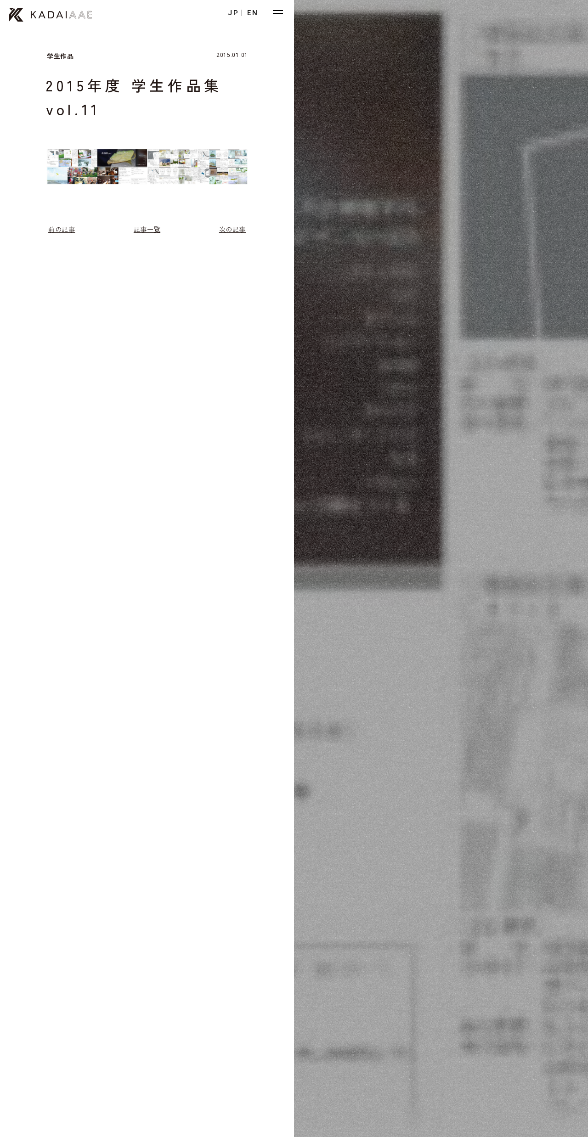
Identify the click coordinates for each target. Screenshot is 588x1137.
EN (253, 13)
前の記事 (61, 229)
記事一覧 (147, 229)
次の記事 (232, 229)
